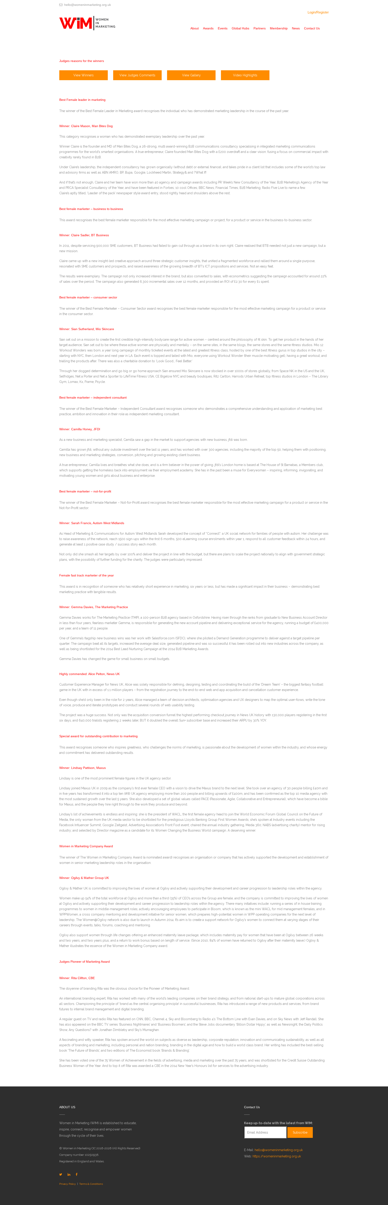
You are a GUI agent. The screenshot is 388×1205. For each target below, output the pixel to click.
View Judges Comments (137, 75)
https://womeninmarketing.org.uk (277, 1156)
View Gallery (191, 75)
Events (222, 28)
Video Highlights (245, 75)
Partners (260, 28)
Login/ (312, 12)
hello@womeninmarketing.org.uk (279, 1150)
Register (322, 12)
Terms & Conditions (91, 1183)
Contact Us (312, 28)
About (194, 28)
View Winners (83, 75)
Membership (279, 28)
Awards (208, 28)
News (296, 28)
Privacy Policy (67, 1183)
